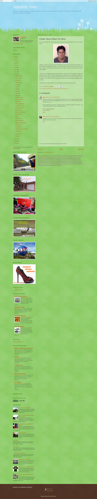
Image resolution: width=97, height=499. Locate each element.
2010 (16, 138)
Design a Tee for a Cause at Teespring (26, 467)
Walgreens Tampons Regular (21, 122)
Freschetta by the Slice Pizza (19, 453)
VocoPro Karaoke (24, 327)
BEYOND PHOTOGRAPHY (20, 296)
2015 (16, 65)
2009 (16, 141)
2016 (16, 63)
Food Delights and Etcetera (20, 315)
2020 (16, 56)
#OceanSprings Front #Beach (24, 459)
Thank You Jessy (18, 124)
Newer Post (41, 149)
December (18, 75)
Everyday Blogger (46, 110)
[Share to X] (59, 86)
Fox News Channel (62, 88)
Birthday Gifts (16, 446)
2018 (16, 58)
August (17, 84)
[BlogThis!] (58, 86)
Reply (44, 112)
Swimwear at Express (19, 105)
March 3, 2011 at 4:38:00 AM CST (52, 116)
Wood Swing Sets (18, 114)
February (18, 133)
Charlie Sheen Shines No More (21, 129)
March (17, 95)
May (17, 91)
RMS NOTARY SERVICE (19, 373)
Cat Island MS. (17, 358)
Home (61, 149)
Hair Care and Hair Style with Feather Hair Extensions (26, 416)
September (18, 82)
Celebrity (44, 88)
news (67, 88)
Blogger (54, 496)
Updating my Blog (22, 432)
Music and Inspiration (19, 326)
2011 (16, 74)
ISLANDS (16, 356)
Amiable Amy (25, 6)
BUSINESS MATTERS (19, 307)
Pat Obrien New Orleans (19, 349)
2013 (16, 69)
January (17, 136)
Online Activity (18, 118)
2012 (16, 71)
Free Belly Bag (18, 127)
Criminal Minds (18, 131)
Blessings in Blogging (19, 103)
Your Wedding (17, 382)
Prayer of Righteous (19, 120)
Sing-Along (15, 440)
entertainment (55, 88)
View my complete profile (18, 43)
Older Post (81, 149)
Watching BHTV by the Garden (20, 383)
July (17, 86)
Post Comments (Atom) (48, 152)
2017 (16, 61)
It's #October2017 (18, 308)
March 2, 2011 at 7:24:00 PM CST (53, 97)
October (17, 80)
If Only (16, 116)
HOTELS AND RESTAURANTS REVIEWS (23, 348)
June (17, 89)
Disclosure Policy (41, 155)
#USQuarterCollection (25, 297)
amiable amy (24, 37)
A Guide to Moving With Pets (25, 407)
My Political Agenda (18, 365)
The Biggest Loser (19, 97)
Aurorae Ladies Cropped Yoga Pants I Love (26, 475)
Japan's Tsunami (18, 110)
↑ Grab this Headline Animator (48, 490)
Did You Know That (19, 99)
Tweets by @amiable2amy (18, 341)
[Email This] (56, 86)
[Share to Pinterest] (62, 86)
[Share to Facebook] (60, 86)
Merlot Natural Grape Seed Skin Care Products (26, 424)
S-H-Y (44, 116)
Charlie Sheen (49, 88)
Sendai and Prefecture (19, 108)
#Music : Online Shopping (26, 316)
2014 (16, 67)
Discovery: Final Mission (20, 112)
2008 (16, 143)
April (17, 93)
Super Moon (17, 101)
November (18, 78)
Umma (44, 97)
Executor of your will (18, 375)
